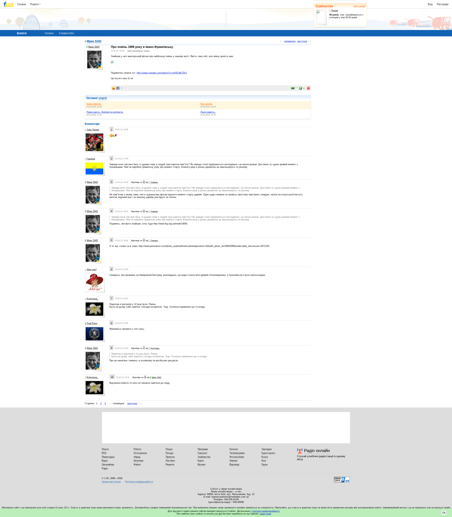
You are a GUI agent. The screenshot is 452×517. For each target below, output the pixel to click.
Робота (137, 449)
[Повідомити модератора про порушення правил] (308, 88)
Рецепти (170, 464)
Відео (105, 460)
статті (103, 98)
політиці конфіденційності (266, 511)
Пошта (105, 449)
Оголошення (140, 453)
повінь (147, 51)
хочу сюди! (359, 6)
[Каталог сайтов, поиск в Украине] (342, 478)
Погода (169, 453)
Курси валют (268, 453)
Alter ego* (92, 269)
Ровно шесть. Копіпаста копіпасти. (105, 112)
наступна (302, 41)
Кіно (263, 460)
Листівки (170, 460)
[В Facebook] (118, 88)
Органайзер (108, 464)
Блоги (264, 457)
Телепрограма (237, 453)
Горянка (91, 159)
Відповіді (234, 464)
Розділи (34, 4)
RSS (104, 453)
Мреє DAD (94, 41)
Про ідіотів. (206, 104)
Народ (137, 457)
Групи (264, 464)
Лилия (334, 10)
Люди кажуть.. (208, 112)
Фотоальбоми (237, 457)
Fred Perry (92, 323)
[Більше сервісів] (121, 88)
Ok (443, 512)
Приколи (170, 457)
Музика (201, 464)
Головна (21, 4)
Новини (233, 460)
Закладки (266, 449)
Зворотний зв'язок (111, 481)
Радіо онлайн (317, 450)
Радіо (105, 468)
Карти (201, 460)
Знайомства (324, 6)
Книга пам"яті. (94, 104)
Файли (137, 464)
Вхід (430, 4)
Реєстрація (442, 4)
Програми (203, 449)
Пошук (169, 449)
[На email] (113, 88)
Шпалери (138, 460)
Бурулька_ (92, 298)
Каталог (234, 449)
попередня (290, 41)
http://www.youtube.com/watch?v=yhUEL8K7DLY (162, 73)
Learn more (265, 513)
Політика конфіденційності (139, 481)
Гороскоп (202, 453)
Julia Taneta (93, 129)
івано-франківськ (135, 51)
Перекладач (108, 457)
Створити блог (66, 33)
